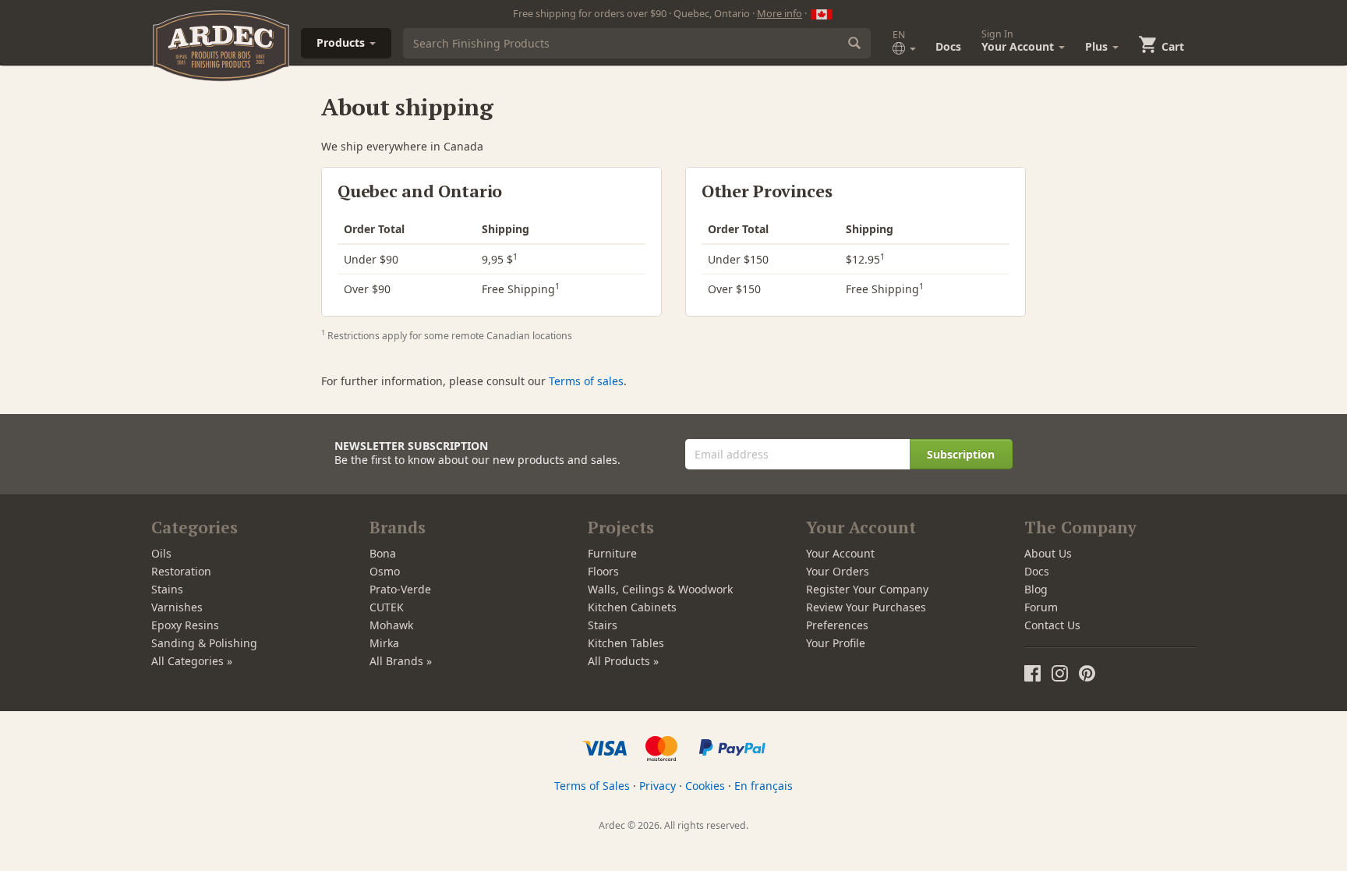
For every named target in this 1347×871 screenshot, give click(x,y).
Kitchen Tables (626, 643)
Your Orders (837, 571)
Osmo (384, 571)
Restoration (181, 571)
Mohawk (391, 625)
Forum (1041, 607)
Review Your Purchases (866, 607)
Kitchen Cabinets (632, 607)
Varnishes (177, 607)
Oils (161, 553)
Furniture (612, 553)
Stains (167, 589)
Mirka (384, 643)
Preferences (837, 625)
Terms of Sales (592, 785)
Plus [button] (1098, 46)
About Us (1048, 553)
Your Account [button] (1019, 40)
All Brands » (400, 660)
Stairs (602, 625)
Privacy (657, 785)
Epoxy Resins (185, 625)
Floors (603, 571)
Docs (948, 46)
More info (779, 13)
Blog (1036, 589)
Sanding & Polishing (204, 643)
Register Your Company (867, 589)
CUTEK (386, 607)
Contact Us (1052, 625)
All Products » (623, 660)
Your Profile (835, 643)
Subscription (961, 454)
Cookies (705, 785)
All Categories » (191, 660)
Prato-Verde (400, 589)
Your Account (840, 553)
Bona (382, 553)
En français (763, 785)
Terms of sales (586, 381)
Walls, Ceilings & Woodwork (660, 589)
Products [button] (342, 42)
